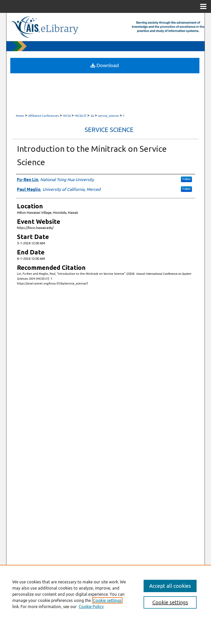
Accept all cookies (170, 586)
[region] (105, 594)
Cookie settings (107, 600)
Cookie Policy (91, 606)
